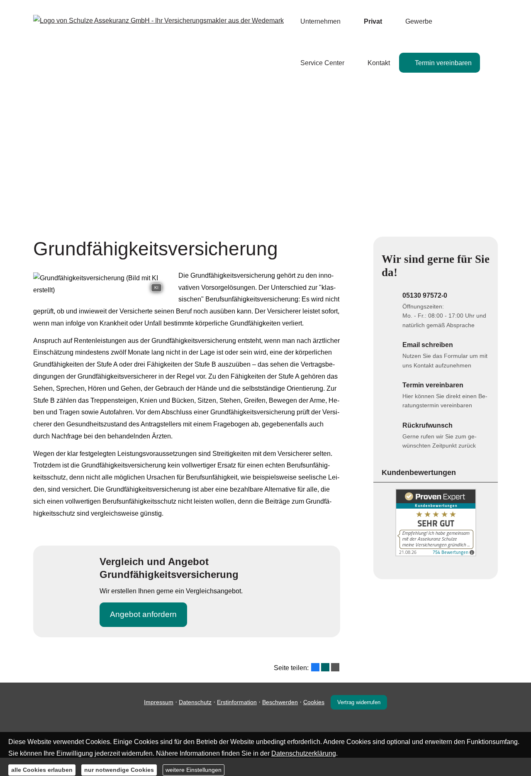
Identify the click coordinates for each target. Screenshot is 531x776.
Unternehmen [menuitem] (320, 21)
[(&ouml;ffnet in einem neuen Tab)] (435, 554)
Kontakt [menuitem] (379, 62)
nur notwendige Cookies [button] (119, 769)
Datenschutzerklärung (303, 753)
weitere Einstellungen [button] (194, 769)
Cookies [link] (313, 702)
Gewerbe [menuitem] (418, 21)
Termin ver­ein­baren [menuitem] (443, 62)
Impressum (158, 702)
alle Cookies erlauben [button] (42, 769)
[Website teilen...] (335, 667)
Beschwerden (280, 702)
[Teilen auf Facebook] (315, 667)
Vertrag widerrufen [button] (358, 702)
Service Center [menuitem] (322, 62)
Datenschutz (195, 702)
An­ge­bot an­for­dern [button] (143, 614)
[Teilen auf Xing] (325, 667)
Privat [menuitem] (373, 21)
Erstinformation (237, 702)
